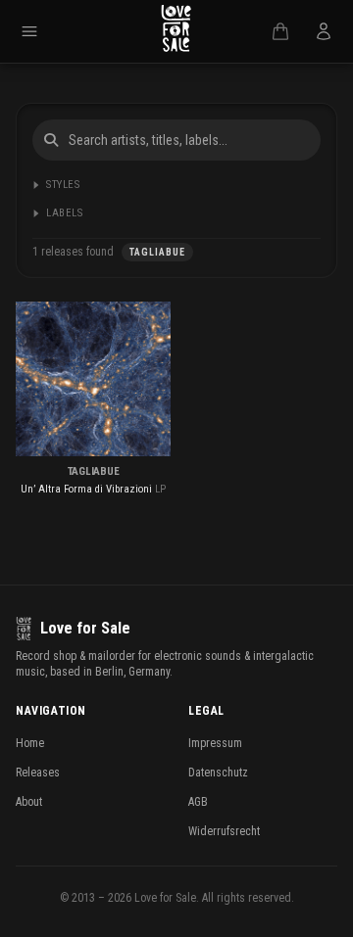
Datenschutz (218, 772)
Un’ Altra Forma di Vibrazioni (86, 489)
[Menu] (29, 31)
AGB (198, 802)
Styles (62, 184)
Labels (64, 213)
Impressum (215, 743)
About (29, 802)
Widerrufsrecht (224, 831)
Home (30, 743)
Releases (38, 772)
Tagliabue (94, 471)
